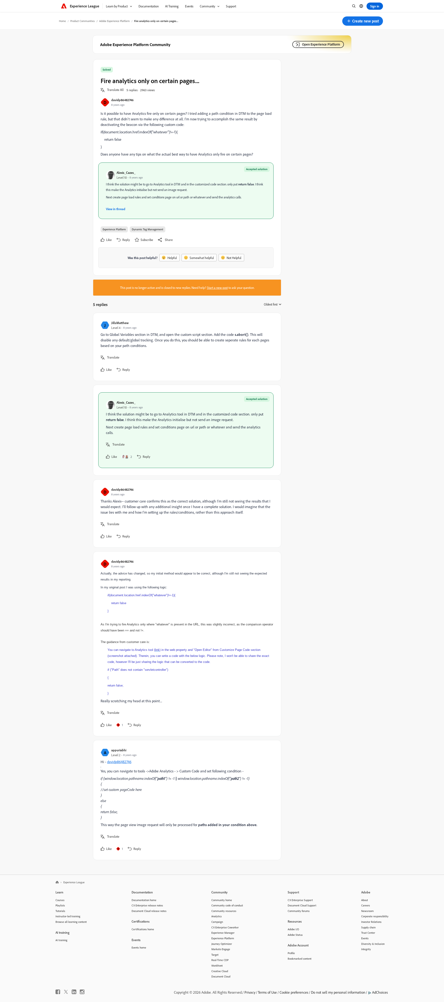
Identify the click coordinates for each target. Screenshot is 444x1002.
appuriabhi (118, 750)
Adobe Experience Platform (114, 21)
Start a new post (217, 288)
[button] (362, 21)
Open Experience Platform (321, 44)
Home (62, 21)
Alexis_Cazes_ (126, 173)
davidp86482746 (122, 100)
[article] (186, 346)
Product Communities (82, 21)
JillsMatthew (120, 323)
